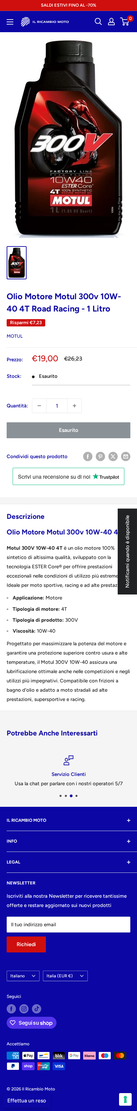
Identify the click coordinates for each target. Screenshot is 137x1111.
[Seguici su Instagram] (24, 1008)
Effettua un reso (26, 1100)
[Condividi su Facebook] (87, 456)
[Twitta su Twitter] (113, 456)
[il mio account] (111, 21)
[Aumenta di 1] (74, 406)
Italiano (17, 975)
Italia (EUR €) (60, 975)
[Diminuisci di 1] (39, 406)
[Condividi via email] (125, 456)
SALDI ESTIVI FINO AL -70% (68, 5)
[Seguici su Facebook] (11, 1008)
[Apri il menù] (10, 22)
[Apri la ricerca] (98, 21)
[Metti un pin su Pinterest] (100, 456)
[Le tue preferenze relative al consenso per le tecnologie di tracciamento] (125, 1099)
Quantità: (17, 406)
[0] (125, 22)
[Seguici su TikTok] (36, 1008)
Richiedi (26, 944)
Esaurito (68, 430)
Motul (15, 336)
